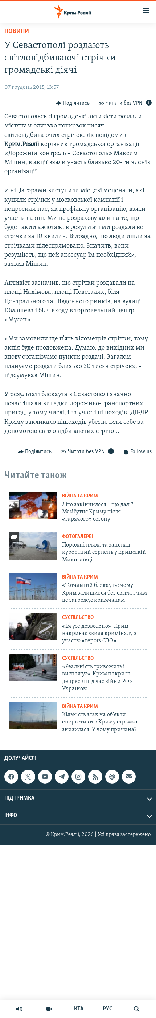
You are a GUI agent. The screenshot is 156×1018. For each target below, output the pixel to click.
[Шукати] (137, 1009)
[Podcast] (112, 777)
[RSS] (95, 777)
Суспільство (78, 617)
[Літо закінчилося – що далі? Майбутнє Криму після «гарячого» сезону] (33, 505)
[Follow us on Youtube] (45, 777)
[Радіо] (19, 1009)
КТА (78, 1009)
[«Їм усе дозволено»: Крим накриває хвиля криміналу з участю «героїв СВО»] (33, 626)
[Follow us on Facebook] (11, 777)
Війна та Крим (80, 496)
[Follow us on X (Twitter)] (28, 777)
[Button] (73, 103)
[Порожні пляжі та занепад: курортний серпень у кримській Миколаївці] (33, 546)
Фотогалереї (77, 537)
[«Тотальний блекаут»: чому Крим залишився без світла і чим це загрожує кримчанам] (33, 586)
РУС (107, 1009)
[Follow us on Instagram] (78, 777)
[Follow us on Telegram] (62, 777)
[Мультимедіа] (49, 1009)
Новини (16, 31)
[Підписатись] (129, 777)
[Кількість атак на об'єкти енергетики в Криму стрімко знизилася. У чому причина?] (33, 715)
